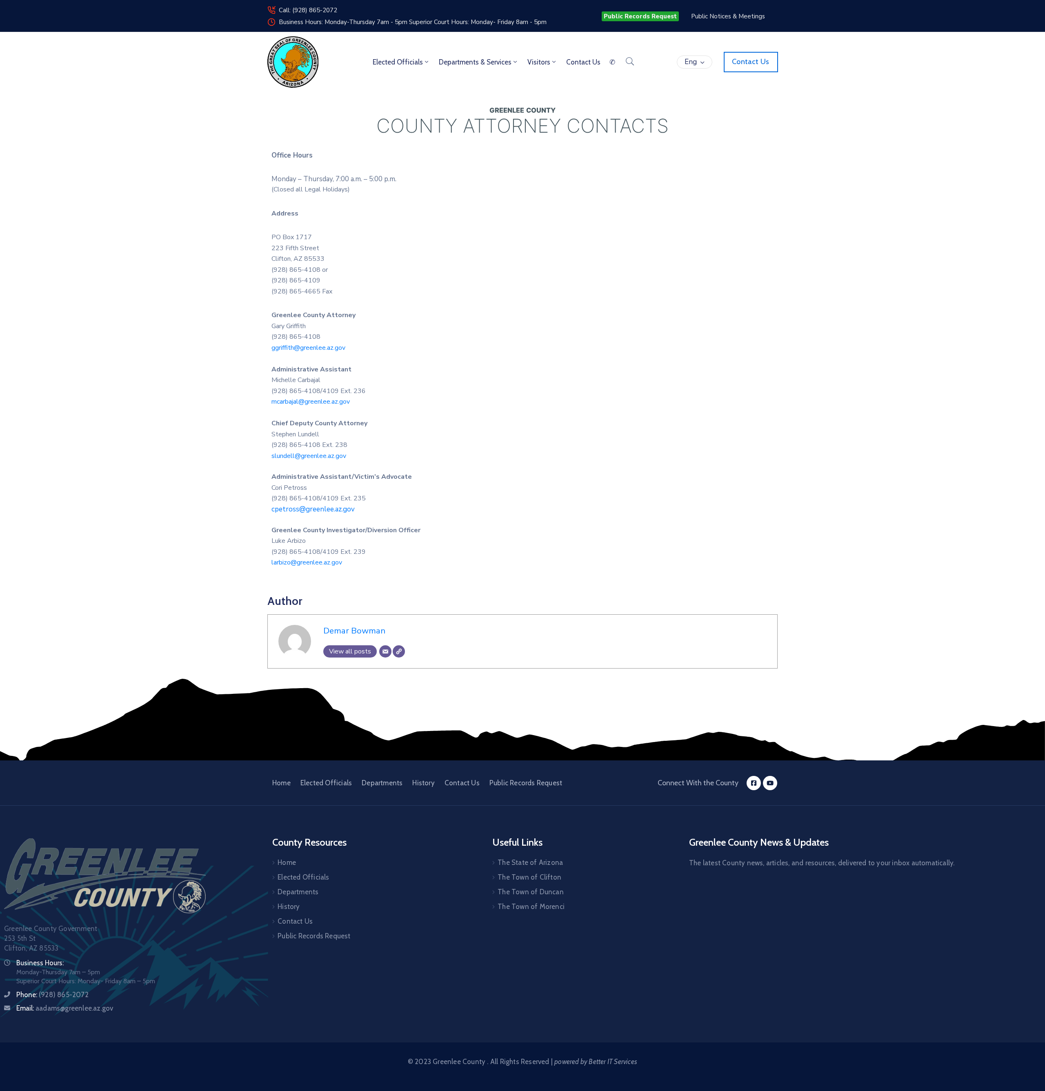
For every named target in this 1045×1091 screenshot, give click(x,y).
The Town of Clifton (529, 877)
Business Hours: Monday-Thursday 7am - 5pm (344, 22)
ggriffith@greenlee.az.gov (308, 347)
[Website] (399, 651)
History (423, 783)
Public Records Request (525, 783)
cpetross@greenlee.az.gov (313, 509)
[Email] (385, 651)
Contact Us (462, 783)
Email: (64, 1008)
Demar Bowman (354, 630)
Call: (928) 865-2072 (308, 10)
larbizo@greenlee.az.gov (306, 562)
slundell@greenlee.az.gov (308, 455)
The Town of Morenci (531, 906)
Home (281, 783)
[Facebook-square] (754, 783)
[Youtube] (770, 783)
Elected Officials (398, 62)
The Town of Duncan (531, 892)
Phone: (52, 995)
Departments (382, 783)
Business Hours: (40, 963)
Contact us (583, 62)
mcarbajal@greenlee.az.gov (310, 401)
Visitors (538, 62)
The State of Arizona (530, 862)
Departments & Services (475, 62)
